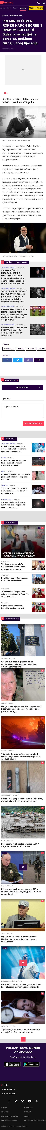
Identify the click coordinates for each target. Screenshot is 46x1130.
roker (20, 349)
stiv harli (8, 349)
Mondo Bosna (8, 1094)
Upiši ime (6, 399)
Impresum (4, 1112)
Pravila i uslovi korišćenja (35, 1121)
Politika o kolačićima (9, 1116)
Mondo (5, 1085)
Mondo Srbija (8, 1090)
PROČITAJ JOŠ (12, 619)
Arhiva (26, 1116)
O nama (4, 1108)
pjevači (31, 349)
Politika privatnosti (9, 1121)
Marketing (28, 1108)
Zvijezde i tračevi (16, 16)
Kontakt (27, 1112)
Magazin (5, 16)
